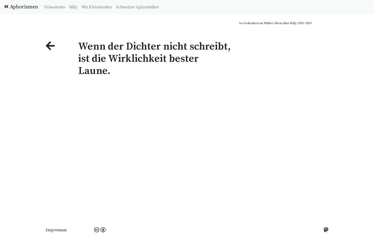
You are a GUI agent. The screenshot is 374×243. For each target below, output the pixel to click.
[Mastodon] (326, 230)
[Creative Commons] (100, 230)
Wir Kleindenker (96, 7)
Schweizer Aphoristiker (137, 7)
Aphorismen (23, 7)
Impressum (56, 230)
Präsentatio (54, 7)
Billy (73, 7)
